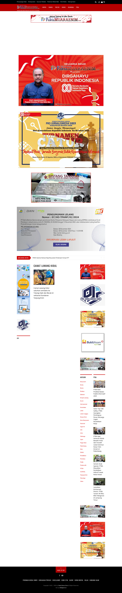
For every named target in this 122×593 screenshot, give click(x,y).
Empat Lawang (84, 397)
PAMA (82, 452)
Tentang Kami (31, 1)
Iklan (86, 580)
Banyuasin (83, 381)
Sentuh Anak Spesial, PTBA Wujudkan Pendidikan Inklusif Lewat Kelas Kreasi (98, 469)
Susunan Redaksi (41, 1)
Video (81, 481)
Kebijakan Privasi (45, 580)
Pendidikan (83, 455)
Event (81, 401)
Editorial (82, 394)
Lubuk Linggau (84, 413)
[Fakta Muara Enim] (28, 8)
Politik (57, 7)
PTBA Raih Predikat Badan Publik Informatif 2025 (99, 393)
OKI (81, 430)
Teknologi (82, 478)
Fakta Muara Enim (63, 585)
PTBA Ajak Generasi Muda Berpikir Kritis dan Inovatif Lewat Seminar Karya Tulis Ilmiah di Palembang (98, 443)
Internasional (83, 404)
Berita (44, 7)
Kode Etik (64, 580)
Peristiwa (82, 459)
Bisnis (64, 7)
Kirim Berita (63, 1)
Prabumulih (83, 465)
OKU (81, 433)
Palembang (83, 446)
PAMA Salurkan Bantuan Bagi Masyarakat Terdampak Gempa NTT (51, 258)
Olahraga (71, 7)
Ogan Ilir (82, 426)
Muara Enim (83, 417)
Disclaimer (56, 580)
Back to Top (61, 570)
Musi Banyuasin (84, 420)
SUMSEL (51, 7)
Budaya (82, 391)
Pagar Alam (83, 442)
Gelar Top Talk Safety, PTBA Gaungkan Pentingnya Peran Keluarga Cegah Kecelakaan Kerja (98, 416)
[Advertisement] (61, 39)
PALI (81, 449)
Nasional (82, 423)
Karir (71, 580)
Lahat (81, 410)
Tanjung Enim (83, 475)
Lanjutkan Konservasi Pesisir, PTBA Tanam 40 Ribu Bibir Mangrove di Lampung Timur (98, 493)
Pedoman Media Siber (53, 1)
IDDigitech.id (63, 587)
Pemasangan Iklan (22, 1)
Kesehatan (83, 407)
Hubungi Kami (71, 1)
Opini (81, 439)
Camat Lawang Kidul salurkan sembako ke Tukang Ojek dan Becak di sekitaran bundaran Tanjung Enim (43, 293)
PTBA (77, 7)
